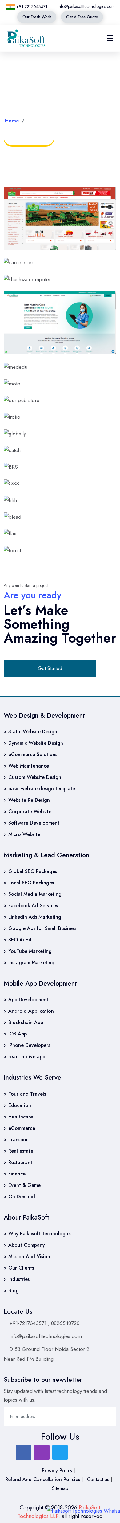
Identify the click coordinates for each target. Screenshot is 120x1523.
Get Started (50, 668)
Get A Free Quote (82, 17)
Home (12, 120)
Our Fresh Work (36, 17)
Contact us (99, 1479)
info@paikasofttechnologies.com (86, 6)
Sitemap (60, 1488)
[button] (98, 38)
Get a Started (29, 136)
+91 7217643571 (31, 6)
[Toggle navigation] (110, 38)
